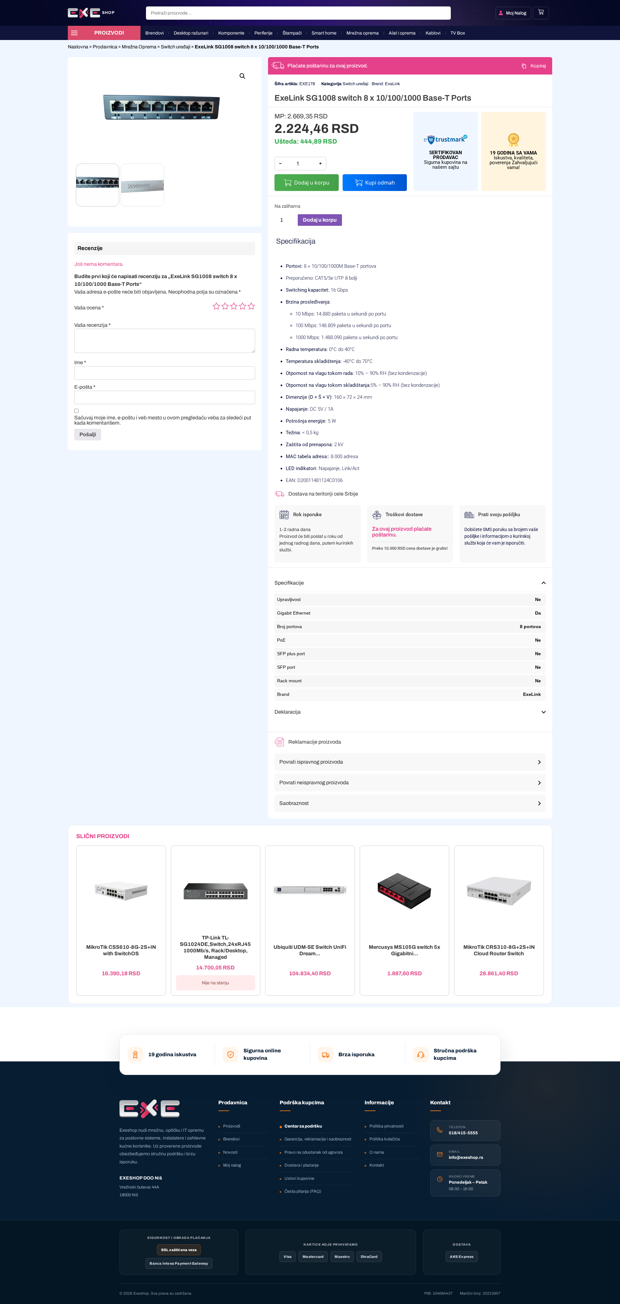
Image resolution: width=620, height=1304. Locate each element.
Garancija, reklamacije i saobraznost (317, 1139)
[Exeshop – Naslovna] (149, 1108)
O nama (376, 1152)
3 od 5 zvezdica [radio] (234, 306)
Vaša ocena (89, 307)
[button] (242, 76)
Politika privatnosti (386, 1126)
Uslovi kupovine (299, 1178)
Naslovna (78, 46)
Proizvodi (231, 1126)
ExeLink (392, 84)
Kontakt (376, 1165)
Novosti (230, 1152)
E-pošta (85, 387)
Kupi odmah (380, 182)
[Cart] (541, 12)
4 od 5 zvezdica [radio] (242, 306)
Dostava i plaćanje (301, 1165)
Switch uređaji (175, 46)
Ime (80, 362)
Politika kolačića (384, 1139)
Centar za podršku (303, 1126)
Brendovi (231, 1139)
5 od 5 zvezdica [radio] (251, 306)
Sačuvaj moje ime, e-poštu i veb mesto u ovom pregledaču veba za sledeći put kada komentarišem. (162, 420)
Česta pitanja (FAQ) (302, 1191)
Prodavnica (105, 46)
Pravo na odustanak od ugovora (313, 1152)
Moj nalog (232, 1165)
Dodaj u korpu (311, 182)
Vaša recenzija (92, 325)
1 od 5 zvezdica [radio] (216, 306)
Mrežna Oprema (139, 46)
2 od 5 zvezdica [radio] (225, 306)
